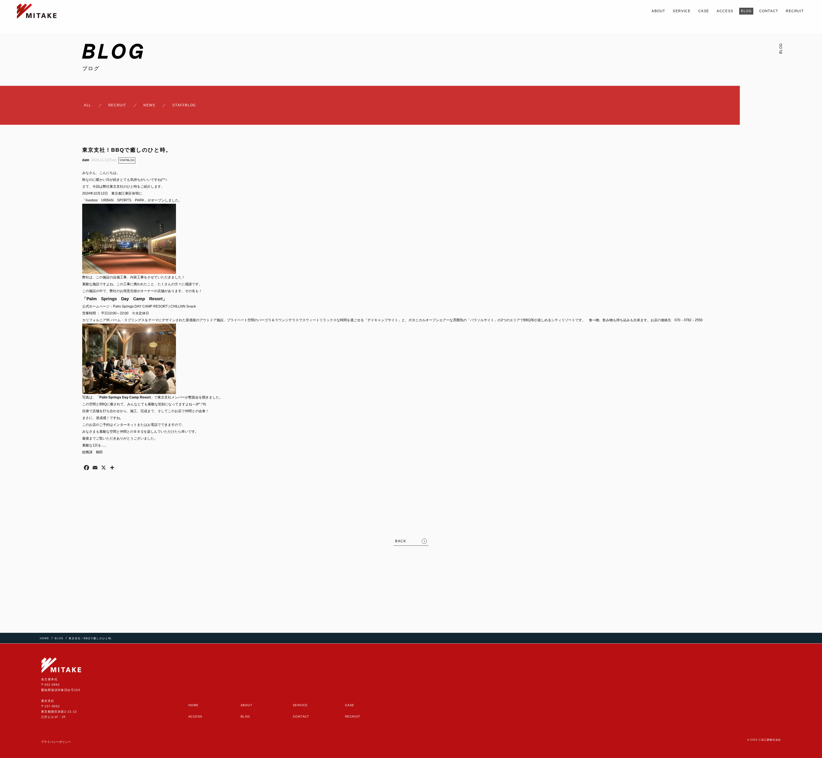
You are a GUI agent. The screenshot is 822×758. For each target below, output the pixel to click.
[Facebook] (86, 468)
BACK (400, 541)
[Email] (95, 468)
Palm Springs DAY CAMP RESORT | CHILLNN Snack (154, 306)
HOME (193, 705)
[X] (103, 468)
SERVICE (682, 11)
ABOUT (658, 11)
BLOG (746, 11)
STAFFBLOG (126, 160)
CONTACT (768, 11)
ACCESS (725, 11)
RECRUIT (795, 11)
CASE (703, 11)
